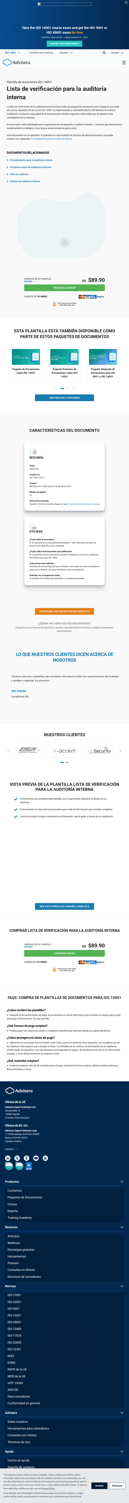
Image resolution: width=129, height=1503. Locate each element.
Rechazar (117, 1485)
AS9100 (13, 1389)
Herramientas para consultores (28, 1428)
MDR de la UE (17, 1376)
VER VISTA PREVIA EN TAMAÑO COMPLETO (65, 906)
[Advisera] (12, 63)
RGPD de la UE (17, 1369)
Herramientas (17, 1256)
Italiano (87, 504)
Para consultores (19, 1396)
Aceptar (99, 1485)
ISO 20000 (14, 1342)
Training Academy (20, 1217)
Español (28, 281)
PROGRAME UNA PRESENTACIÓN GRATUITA (64, 611)
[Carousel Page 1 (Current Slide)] (62, 388)
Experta (13, 1211)
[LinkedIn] (7, 1159)
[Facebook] (26, 1159)
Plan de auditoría (19, 174)
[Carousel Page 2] (66, 388)
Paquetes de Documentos (25, 1197)
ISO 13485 (14, 1329)
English (72, 504)
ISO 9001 (14, 1308)
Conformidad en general (24, 1403)
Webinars (14, 1243)
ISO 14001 (14, 1315)
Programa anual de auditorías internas (30, 167)
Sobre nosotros (18, 1421)
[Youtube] (36, 1159)
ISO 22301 (14, 1349)
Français (96, 504)
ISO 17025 (14, 1335)
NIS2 (11, 1356)
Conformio (15, 1190)
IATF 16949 (15, 1383)
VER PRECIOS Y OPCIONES (64, 397)
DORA (11, 1362)
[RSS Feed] (45, 1159)
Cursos (12, 1204)
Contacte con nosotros (41, 52)
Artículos (13, 1236)
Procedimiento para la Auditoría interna (51, 138)
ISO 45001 (14, 1322)
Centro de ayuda (19, 1460)
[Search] (104, 53)
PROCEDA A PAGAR (65, 287)
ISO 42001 (14, 1302)
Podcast (13, 1263)
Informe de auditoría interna (25, 181)
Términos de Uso (19, 1442)
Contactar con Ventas (22, 1435)
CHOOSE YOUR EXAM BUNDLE (64, 44)
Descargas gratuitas (21, 1249)
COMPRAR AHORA (64, 953)
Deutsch (80, 504)
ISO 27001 (14, 1295)
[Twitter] (17, 1159)
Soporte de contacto (21, 1467)
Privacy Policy (48, 1488)
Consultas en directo (21, 1270)
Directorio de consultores (24, 1276)
